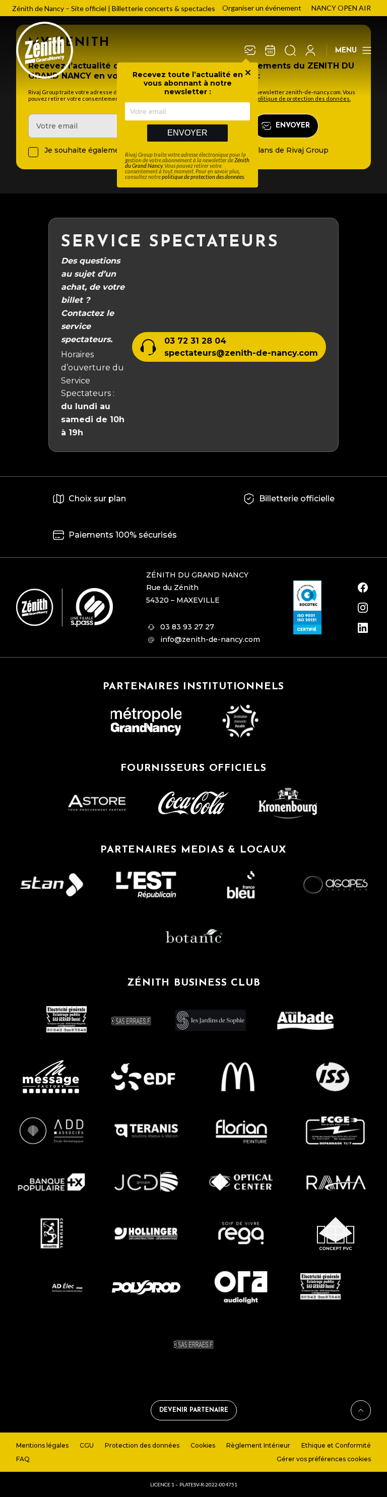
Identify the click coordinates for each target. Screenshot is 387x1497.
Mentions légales (42, 1445)
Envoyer (187, 132)
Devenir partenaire (193, 1410)
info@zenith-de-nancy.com (210, 639)
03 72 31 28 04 (195, 341)
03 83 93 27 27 (187, 626)
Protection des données (142, 1445)
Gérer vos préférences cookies (324, 1459)
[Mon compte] (310, 50)
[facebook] (363, 587)
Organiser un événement (261, 8)
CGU (87, 1445)
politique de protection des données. (302, 98)
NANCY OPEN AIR (341, 8)
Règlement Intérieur (258, 1445)
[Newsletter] (250, 50)
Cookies (202, 1445)
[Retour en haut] (361, 1410)
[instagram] (363, 608)
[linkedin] (363, 628)
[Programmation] (270, 50)
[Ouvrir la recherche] (290, 50)
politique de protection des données (203, 176)
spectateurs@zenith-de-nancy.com (241, 353)
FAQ (23, 1459)
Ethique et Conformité (336, 1445)
